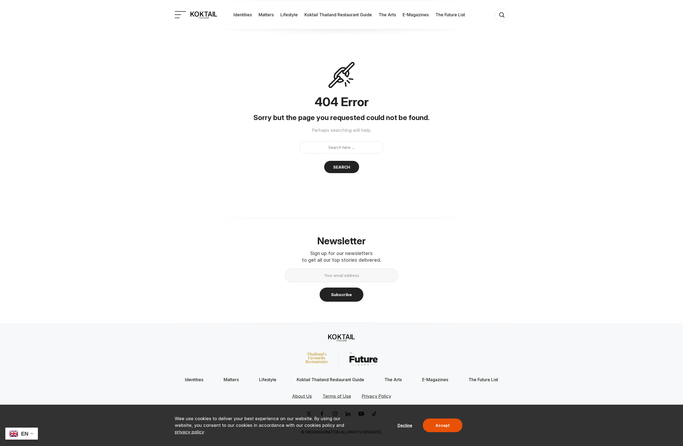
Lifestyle (289, 14)
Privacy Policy (376, 396)
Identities (242, 14)
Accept (442, 425)
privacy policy (189, 432)
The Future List (450, 14)
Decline (405, 425)
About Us (302, 396)
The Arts (387, 14)
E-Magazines (416, 14)
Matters (266, 14)
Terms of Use (337, 396)
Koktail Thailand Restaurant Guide (338, 14)
